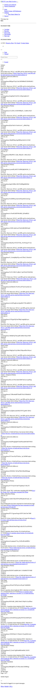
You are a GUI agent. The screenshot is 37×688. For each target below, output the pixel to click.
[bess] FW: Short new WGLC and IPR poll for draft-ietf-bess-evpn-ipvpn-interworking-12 (18, 279)
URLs (10, 686)
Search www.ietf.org (10, 4)
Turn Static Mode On (14, 14)
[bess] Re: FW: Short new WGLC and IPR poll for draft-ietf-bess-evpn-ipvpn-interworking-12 (17, 295)
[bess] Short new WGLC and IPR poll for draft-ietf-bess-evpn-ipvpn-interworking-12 (18, 74)
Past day (6, 31)
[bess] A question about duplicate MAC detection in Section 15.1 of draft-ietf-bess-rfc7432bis (17, 593)
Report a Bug (10, 43)
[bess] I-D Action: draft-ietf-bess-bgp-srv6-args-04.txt (18, 519)
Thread (6, 54)
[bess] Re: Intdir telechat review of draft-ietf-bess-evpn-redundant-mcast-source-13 (18, 563)
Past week (7, 32)
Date (5, 52)
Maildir (6, 686)
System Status (25, 43)
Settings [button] (6, 12)
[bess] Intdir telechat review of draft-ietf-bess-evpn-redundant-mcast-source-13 (18, 548)
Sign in (6, 16)
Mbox (2, 686)
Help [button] (5, 9)
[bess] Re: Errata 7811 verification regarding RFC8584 (18, 491)
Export (6, 62)
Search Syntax (8, 11)
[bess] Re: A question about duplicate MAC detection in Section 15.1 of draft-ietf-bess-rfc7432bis (18, 609)
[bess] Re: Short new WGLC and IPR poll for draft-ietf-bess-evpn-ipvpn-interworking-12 (18, 88)
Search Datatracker (9, 6)
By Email (17, 43)
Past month (7, 34)
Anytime (6, 29)
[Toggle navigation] (1, 49)
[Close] (1, 680)
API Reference (17, 11)
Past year (6, 36)
